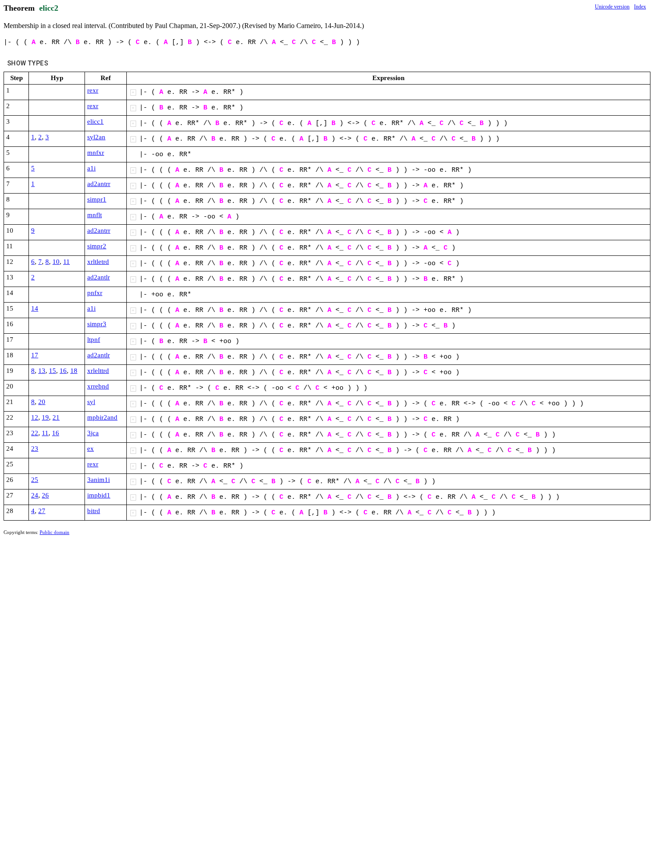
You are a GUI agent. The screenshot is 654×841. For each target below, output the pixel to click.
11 (66, 261)
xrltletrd (98, 261)
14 (34, 308)
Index (640, 7)
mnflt (94, 214)
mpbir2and (102, 417)
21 (56, 417)
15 (52, 370)
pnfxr (94, 292)
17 (34, 355)
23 (34, 448)
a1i (91, 168)
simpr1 (96, 199)
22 (34, 433)
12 (34, 417)
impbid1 (98, 495)
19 (45, 417)
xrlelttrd (98, 370)
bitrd (93, 510)
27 (41, 510)
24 (34, 495)
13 (41, 370)
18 (73, 370)
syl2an (96, 137)
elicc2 (48, 8)
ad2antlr (98, 277)
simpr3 (96, 324)
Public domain (54, 532)
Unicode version (612, 7)
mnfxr (95, 152)
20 (41, 401)
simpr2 (96, 246)
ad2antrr (98, 183)
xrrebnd (98, 386)
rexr (92, 90)
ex (90, 448)
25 (34, 479)
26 (45, 495)
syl (91, 401)
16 (63, 370)
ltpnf (93, 339)
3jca (93, 433)
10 (56, 261)
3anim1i (98, 479)
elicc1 (95, 121)
